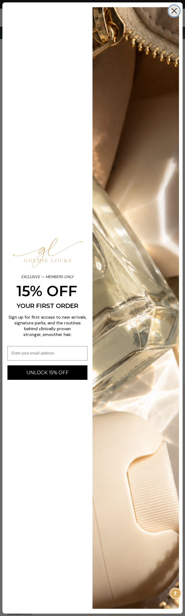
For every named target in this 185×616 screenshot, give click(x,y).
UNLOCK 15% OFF (47, 372)
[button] (175, 593)
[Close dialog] (174, 11)
